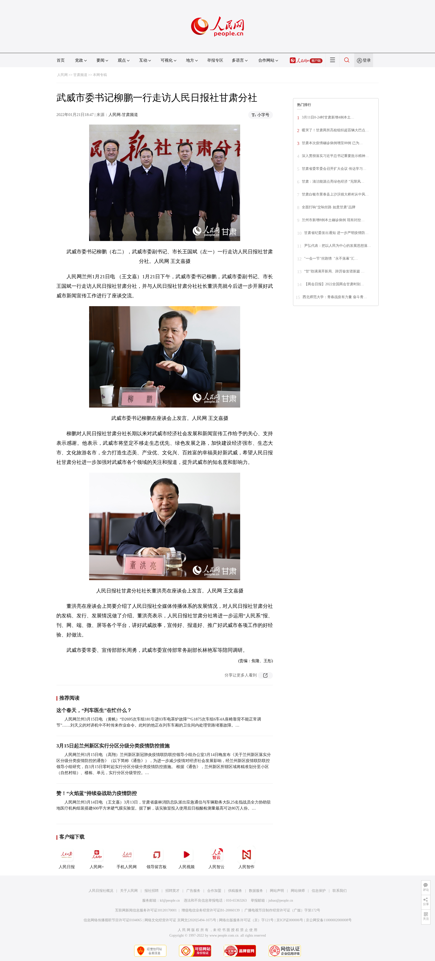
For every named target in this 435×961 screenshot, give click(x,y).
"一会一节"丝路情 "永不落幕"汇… (331, 258)
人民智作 (246, 867)
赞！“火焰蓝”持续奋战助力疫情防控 (96, 793)
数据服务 (256, 891)
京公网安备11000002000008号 (329, 920)
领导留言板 (157, 867)
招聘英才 (172, 891)
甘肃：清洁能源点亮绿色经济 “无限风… (333, 181)
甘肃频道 (80, 75)
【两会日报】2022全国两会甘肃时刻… (334, 284)
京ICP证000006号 (289, 920)
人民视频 (186, 867)
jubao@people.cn (280, 900)
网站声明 (277, 891)
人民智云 (216, 867)
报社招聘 (151, 891)
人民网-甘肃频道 (123, 114)
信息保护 (319, 891)
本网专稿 (100, 75)
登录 (367, 60)
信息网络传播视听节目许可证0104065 (113, 920)
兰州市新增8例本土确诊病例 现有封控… (333, 220)
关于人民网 (129, 891)
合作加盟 (214, 891)
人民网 (62, 75)
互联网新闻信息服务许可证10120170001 (146, 910)
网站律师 (298, 891)
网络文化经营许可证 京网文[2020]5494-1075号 (180, 920)
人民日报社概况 (101, 891)
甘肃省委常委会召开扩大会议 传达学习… (334, 169)
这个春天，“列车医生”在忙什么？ (94, 710)
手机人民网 (127, 867)
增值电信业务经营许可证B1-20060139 (211, 910)
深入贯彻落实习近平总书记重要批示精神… (335, 156)
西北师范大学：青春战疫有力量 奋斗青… (335, 297)
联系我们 (340, 891)
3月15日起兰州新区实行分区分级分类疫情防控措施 (113, 745)
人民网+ (97, 867)
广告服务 (193, 891)
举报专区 (215, 60)
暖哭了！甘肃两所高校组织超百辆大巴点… (335, 130)
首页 (61, 60)
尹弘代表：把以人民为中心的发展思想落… (337, 246)
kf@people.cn (170, 900)
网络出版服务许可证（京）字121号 (246, 920)
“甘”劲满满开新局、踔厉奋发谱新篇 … (334, 271)
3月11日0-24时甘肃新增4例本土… (328, 117)
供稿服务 (235, 891)
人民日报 (67, 867)
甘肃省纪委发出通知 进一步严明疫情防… (336, 233)
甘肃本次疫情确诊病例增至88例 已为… (332, 143)
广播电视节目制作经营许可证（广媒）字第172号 (282, 910)
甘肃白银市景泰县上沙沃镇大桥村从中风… (335, 194)
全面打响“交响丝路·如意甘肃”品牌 (328, 207)
